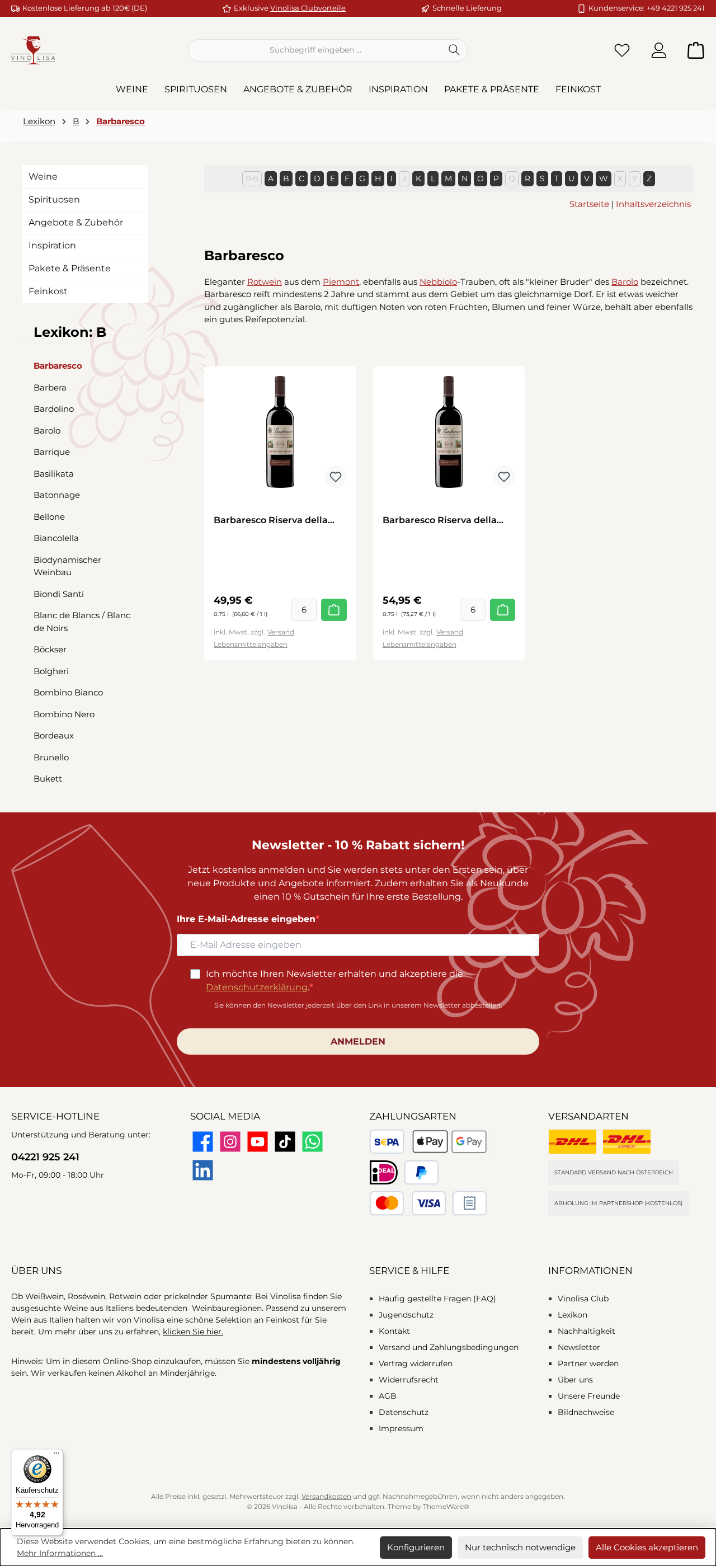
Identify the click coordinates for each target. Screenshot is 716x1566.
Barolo (47, 430)
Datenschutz (403, 1412)
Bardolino (54, 408)
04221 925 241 (45, 1157)
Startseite (589, 204)
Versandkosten (326, 1496)
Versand (280, 632)
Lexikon (572, 1315)
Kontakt (394, 1331)
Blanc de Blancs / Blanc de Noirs (82, 621)
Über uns (575, 1380)
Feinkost (48, 291)
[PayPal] (421, 1172)
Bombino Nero (64, 714)
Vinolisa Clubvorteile (308, 7)
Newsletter (579, 1347)
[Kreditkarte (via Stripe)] (407, 1203)
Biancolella (56, 538)
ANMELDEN (358, 1041)
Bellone (49, 516)
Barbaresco (58, 365)
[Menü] (56, 1455)
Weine (43, 176)
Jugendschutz (406, 1315)
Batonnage (57, 495)
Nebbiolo (438, 281)
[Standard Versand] (572, 1141)
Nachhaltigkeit (586, 1331)
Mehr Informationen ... (60, 1553)
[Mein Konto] (659, 50)
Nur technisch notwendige (520, 1547)
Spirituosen (54, 199)
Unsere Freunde (589, 1396)
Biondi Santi (59, 594)
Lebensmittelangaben (251, 644)
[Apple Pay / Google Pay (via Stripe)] (449, 1141)
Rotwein (264, 281)
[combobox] (315, 50)
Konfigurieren (416, 1547)
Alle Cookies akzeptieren (647, 1547)
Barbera (50, 387)
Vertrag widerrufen (416, 1363)
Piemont (341, 281)
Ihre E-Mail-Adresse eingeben (246, 919)
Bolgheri (51, 671)
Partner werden (588, 1363)
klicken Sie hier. (193, 1332)
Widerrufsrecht (409, 1380)
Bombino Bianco (68, 692)
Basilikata (54, 473)
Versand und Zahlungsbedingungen (449, 1347)
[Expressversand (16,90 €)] (626, 1141)
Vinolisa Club (583, 1299)
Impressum (401, 1428)
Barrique (52, 451)
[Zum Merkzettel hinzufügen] (335, 476)
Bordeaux (54, 735)
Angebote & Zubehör (76, 222)
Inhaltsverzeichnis (653, 204)
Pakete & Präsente (70, 268)
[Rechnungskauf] (469, 1203)
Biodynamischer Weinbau (67, 566)
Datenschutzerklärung (257, 987)
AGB (388, 1396)
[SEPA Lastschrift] (386, 1141)
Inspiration (52, 245)
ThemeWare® (446, 1506)
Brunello (51, 757)
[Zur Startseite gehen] (33, 50)
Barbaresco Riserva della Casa (271, 520)
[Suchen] (454, 50)
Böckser (50, 649)
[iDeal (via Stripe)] (383, 1172)
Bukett (48, 778)
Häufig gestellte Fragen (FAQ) (437, 1299)
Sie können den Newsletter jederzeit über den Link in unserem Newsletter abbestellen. (358, 1005)
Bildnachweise (586, 1412)
